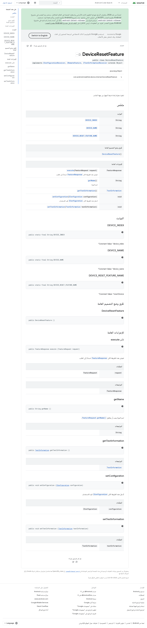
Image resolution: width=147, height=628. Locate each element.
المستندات (124, 3)
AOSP (122, 46)
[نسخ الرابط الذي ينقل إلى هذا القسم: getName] (111, 399)
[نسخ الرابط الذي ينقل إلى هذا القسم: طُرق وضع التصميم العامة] (95, 304)
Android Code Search (103, 3)
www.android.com (41, 599)
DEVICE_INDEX (91, 120)
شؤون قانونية (120, 623)
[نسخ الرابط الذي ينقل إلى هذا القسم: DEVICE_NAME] (105, 250)
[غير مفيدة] (27, 46)
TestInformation (114, 191)
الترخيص (111, 623)
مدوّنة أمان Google (90, 602)
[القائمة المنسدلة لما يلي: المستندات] (118, 3)
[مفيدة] (31, 46)
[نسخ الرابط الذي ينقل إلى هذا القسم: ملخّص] (114, 105)
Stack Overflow (42, 606)
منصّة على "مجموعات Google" (86, 606)
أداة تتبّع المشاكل (43, 610)
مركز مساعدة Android (41, 591)
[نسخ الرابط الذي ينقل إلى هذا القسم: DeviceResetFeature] (99, 311)
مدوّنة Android (91, 599)
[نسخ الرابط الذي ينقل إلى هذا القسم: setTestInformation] (100, 519)
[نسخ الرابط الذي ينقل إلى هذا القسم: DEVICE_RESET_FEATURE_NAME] (86, 275)
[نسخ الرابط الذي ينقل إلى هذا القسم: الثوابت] (114, 218)
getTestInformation (86, 191)
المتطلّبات (141, 595)
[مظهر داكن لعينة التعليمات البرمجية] (122, 232)
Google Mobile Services (39, 602)
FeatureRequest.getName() (94, 418)
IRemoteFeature (74, 63)
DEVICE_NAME (91, 128)
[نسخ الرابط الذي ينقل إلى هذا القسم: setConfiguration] (103, 476)
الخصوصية (103, 623)
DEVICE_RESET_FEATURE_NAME (85, 136)
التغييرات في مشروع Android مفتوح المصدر (61, 23)
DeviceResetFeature (111, 154)
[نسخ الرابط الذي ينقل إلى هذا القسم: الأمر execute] (108, 339)
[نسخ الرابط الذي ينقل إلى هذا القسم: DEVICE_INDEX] (105, 225)
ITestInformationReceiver (95, 63)
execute (70, 170)
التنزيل (142, 599)
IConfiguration (75, 197)
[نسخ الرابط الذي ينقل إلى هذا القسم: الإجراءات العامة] (105, 332)
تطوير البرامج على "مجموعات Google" (84, 610)
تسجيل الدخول (7, 3)
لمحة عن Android (138, 623)
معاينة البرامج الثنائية (138, 602)
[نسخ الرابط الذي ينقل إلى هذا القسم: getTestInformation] (100, 441)
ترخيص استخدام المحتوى (73, 571)
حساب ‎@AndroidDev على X (87, 595)
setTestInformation (56, 207)
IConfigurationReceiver (54, 63)
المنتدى (128, 623)
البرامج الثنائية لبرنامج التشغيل (135, 610)
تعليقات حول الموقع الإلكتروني (88, 623)
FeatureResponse (75, 174)
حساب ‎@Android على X (88, 591)
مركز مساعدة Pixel (42, 595)
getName (91, 180)
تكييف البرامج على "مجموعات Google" (84, 614)
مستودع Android (138, 591)
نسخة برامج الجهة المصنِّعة (136, 606)
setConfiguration (60, 197)
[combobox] (50, 3)
